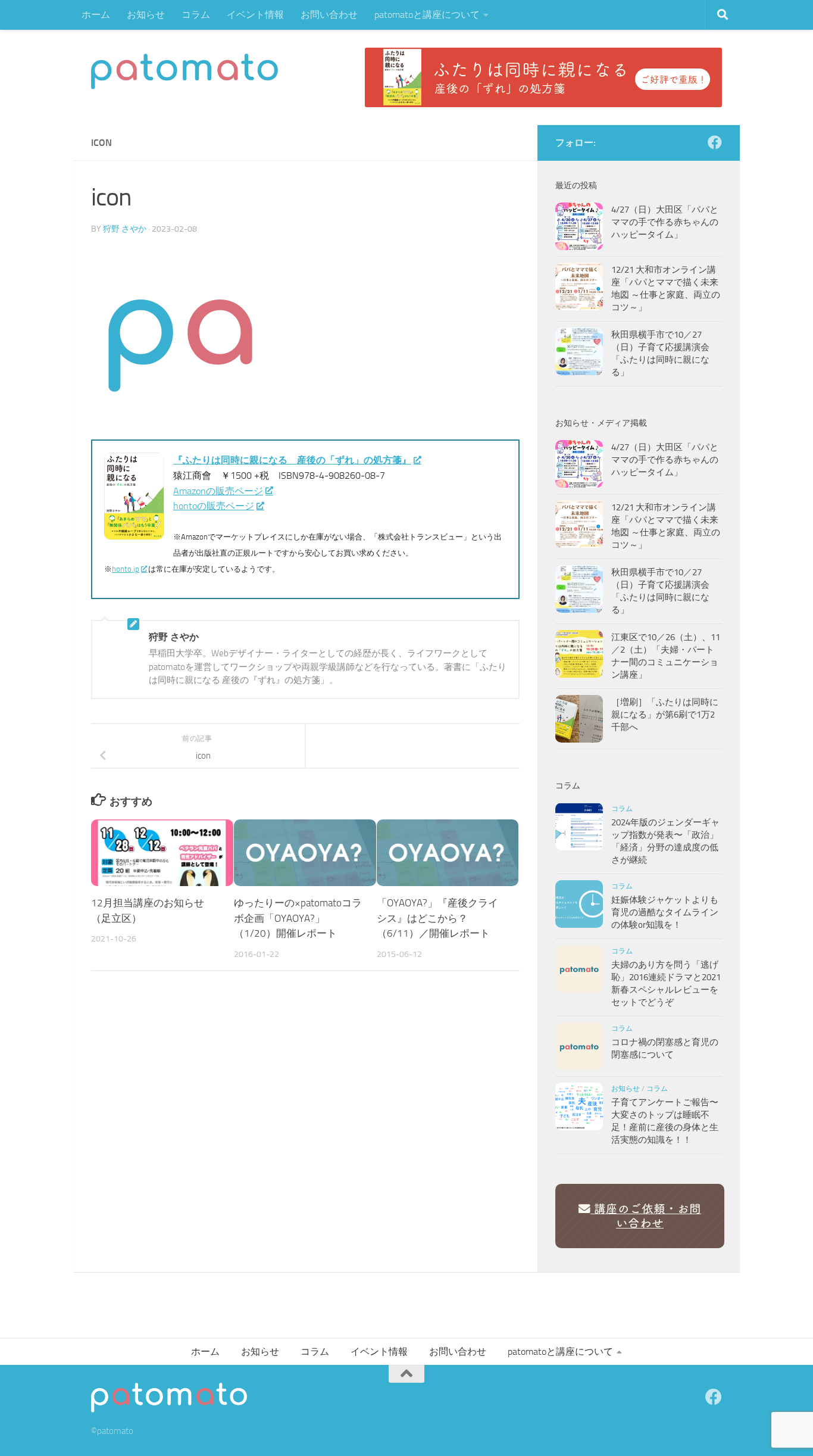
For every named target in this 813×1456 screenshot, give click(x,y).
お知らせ (146, 14)
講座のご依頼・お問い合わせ (645, 1216)
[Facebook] (715, 142)
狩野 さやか (124, 229)
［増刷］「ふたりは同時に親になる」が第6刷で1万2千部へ (664, 714)
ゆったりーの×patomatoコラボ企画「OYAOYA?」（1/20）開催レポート (298, 918)
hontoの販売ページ (213, 506)
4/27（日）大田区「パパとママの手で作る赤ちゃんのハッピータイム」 (664, 222)
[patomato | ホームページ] (184, 71)
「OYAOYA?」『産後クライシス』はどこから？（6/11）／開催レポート (437, 918)
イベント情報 (255, 14)
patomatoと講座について (427, 14)
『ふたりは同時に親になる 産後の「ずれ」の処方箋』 (292, 460)
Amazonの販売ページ (218, 491)
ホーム (96, 14)
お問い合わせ (329, 14)
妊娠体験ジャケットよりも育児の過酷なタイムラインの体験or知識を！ (664, 912)
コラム (196, 14)
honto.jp (125, 569)
